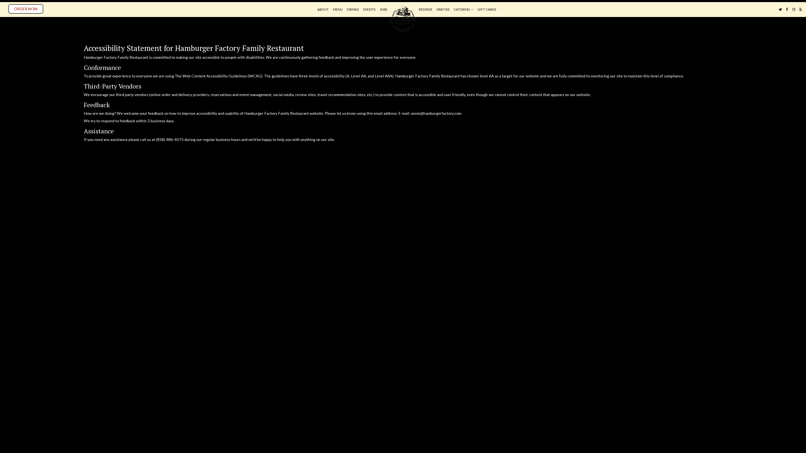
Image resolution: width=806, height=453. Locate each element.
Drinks (353, 9)
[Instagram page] (793, 9)
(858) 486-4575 (170, 139)
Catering (462, 9)
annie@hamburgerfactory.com (436, 113)
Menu (338, 9)
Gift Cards (487, 9)
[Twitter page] (780, 9)
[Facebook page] (787, 9)
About (323, 9)
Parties (443, 9)
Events (369, 9)
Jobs (383, 9)
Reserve (425, 9)
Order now (26, 9)
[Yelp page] (800, 9)
